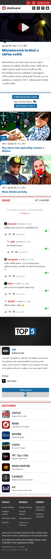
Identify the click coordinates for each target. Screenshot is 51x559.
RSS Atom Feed (8, 518)
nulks (12, 241)
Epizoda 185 (12, 187)
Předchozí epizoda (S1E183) (26, 97)
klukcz (10, 283)
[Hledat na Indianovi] (33, 8)
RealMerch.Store (43, 3)
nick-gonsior (13, 259)
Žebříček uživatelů (40, 515)
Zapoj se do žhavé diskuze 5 (25, 101)
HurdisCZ (11, 301)
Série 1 (4, 143)
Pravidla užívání (22, 512)
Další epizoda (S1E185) (25, 106)
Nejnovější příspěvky (40, 508)
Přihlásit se (25, 213)
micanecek (12, 223)
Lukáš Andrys (11, 381)
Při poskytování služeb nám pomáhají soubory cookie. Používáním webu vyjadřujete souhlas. (24, 541)
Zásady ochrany (25, 507)
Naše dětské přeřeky (14, 191)
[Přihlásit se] (47, 8)
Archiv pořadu (8, 507)
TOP (3, 138)
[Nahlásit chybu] (26, 550)
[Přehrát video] (25, 27)
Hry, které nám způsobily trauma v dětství (23, 149)
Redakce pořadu (5, 512)
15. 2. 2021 (22, 143)
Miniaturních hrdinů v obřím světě (20, 52)
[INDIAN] (11, 8)
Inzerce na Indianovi (23, 523)
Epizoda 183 (12, 143)
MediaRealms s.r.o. (10, 546)
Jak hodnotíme (25, 518)
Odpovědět (20, 234)
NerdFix (5, 522)
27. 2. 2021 (22, 187)
